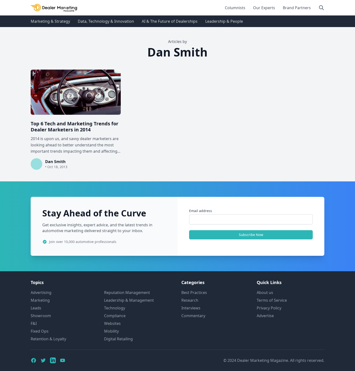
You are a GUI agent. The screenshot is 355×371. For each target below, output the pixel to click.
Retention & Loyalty (48, 339)
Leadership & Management (129, 300)
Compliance (115, 315)
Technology (114, 308)
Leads (36, 308)
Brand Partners (297, 7)
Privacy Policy (269, 308)
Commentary (193, 315)
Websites (112, 323)
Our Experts (264, 7)
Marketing (40, 300)
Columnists (235, 7)
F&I (34, 323)
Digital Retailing (118, 339)
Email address (200, 210)
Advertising (41, 292)
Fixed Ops (40, 331)
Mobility (111, 331)
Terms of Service (272, 300)
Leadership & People (224, 21)
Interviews (190, 308)
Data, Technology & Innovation (106, 21)
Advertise (265, 315)
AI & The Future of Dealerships (170, 21)
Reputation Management (127, 292)
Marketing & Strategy (50, 21)
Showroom (41, 315)
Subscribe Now (251, 234)
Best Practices (194, 292)
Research (189, 300)
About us (265, 292)
